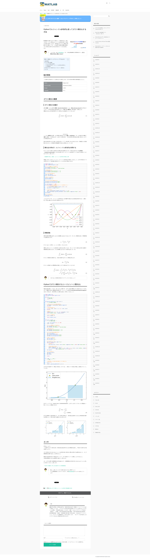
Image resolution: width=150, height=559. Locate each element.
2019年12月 (97, 346)
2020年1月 (97, 342)
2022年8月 (97, 200)
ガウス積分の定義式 (51, 63)
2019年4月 (97, 383)
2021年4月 (97, 273)
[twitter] (106, 3)
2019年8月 (97, 364)
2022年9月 (97, 196)
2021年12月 (97, 237)
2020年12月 (97, 292)
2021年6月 (97, 264)
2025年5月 (97, 96)
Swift (48, 10)
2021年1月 (97, 287)
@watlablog (60, 52)
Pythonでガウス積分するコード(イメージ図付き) (54, 67)
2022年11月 (97, 187)
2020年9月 (97, 305)
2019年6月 (97, 374)
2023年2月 (97, 173)
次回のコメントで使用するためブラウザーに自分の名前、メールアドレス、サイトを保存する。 (64, 541)
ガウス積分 (54, 488)
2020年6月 (97, 319)
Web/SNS (67, 10)
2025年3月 (97, 100)
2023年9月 (97, 141)
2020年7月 (97, 314)
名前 (44, 537)
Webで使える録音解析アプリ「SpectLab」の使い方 (100, 33)
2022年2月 (97, 228)
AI (60, 10)
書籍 (96, 429)
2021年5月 (97, 269)
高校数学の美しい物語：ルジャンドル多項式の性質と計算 (57, 156)
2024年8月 (97, 109)
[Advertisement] (65, 126)
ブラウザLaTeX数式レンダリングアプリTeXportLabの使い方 (102, 28)
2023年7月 (97, 150)
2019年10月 (97, 355)
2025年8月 (97, 82)
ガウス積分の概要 (48, 62)
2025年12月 (97, 68)
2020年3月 (97, 333)
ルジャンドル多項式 (61, 488)
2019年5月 (97, 378)
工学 (63, 10)
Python (45, 10)
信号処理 (52, 10)
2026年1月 (97, 64)
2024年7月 (97, 114)
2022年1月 (97, 232)
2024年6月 (97, 118)
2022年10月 (97, 191)
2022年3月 (97, 223)
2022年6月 (97, 210)
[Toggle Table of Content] (67, 59)
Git (95, 403)
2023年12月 (97, 128)
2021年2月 (97, 282)
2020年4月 (97, 328)
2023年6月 (97, 155)
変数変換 (49, 66)
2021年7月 (97, 260)
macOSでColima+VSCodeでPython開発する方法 (102, 42)
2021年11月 (97, 241)
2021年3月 (97, 278)
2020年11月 (97, 296)
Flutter (96, 400)
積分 (71, 488)
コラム (96, 416)
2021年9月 (97, 251)
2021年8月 (97, 255)
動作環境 (47, 61)
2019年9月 (97, 360)
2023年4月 (97, 164)
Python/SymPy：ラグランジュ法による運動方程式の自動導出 (102, 47)
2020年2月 (97, 337)
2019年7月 (97, 369)
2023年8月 (97, 146)
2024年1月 (97, 123)
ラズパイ (97, 419)
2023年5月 (97, 159)
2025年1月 (97, 105)
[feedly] (109, 3)
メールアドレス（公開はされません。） (72, 537)
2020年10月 (97, 301)
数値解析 (68, 488)
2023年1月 (97, 178)
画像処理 (57, 10)
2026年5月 (97, 59)
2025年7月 (97, 87)
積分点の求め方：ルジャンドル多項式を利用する (56, 65)
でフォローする (53, 497)
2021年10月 (97, 246)
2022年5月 (97, 214)
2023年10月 (97, 137)
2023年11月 (97, 132)
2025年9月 (97, 77)
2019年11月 (97, 351)
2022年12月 (97, 182)
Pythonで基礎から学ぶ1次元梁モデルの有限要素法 (55, 465)
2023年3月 (97, 169)
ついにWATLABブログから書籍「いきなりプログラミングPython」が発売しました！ (61, 17)
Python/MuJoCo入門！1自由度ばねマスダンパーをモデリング (102, 38)
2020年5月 (97, 323)
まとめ (46, 69)
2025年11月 (97, 73)
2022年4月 (97, 219)
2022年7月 (97, 205)
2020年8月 (97, 310)
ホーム (41, 10)
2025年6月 (97, 91)
